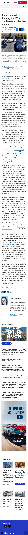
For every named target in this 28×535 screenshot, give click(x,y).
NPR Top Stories (10, 287)
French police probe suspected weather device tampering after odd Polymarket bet (8, 475)
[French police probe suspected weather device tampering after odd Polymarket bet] (8, 465)
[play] (2, 533)
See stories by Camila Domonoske (16, 314)
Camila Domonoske (11, 27)
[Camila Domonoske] (4, 300)
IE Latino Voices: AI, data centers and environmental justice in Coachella (11, 376)
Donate (23, 2)
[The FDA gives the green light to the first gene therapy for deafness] (20, 465)
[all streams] (26, 533)
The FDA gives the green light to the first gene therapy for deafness (20, 474)
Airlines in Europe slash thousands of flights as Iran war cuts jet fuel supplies (19, 504)
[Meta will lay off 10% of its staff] (8, 494)
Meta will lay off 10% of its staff (7, 501)
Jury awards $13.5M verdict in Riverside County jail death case (12, 360)
